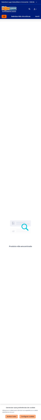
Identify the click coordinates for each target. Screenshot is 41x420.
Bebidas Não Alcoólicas (20, 16)
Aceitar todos (11, 417)
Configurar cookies (27, 417)
